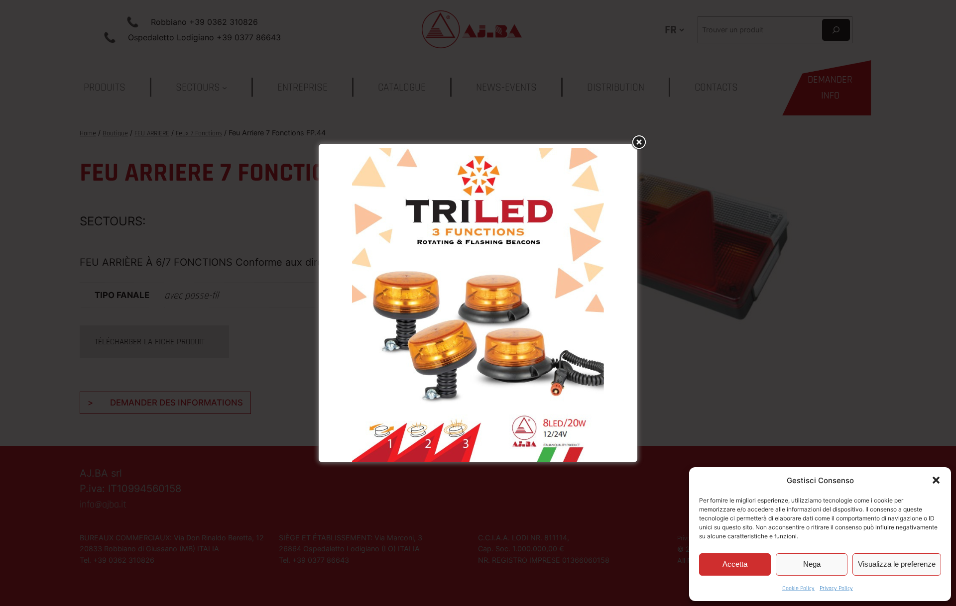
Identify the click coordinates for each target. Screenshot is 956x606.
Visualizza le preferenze (897, 564)
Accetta (734, 564)
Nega (812, 564)
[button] (936, 480)
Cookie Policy (798, 588)
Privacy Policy (836, 588)
